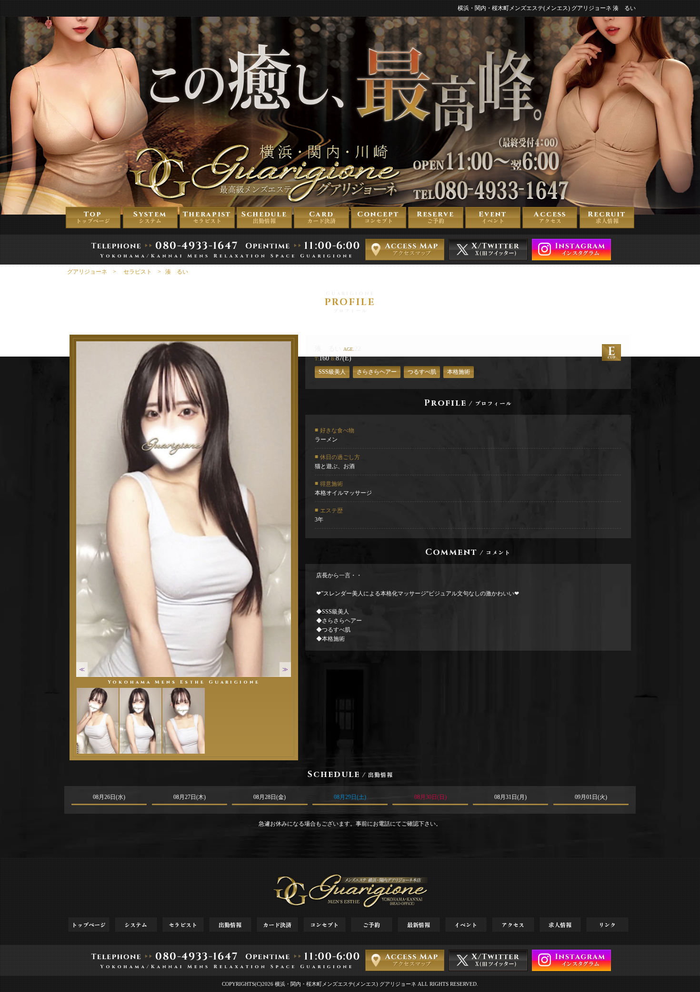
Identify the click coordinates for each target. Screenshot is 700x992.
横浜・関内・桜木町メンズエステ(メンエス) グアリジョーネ (345, 984)
